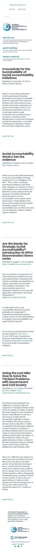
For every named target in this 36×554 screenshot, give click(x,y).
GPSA (22, 297)
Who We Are (8, 37)
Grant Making (10, 48)
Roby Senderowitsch (10, 165)
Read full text (7, 355)
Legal (14, 544)
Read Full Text (8, 136)
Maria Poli (6, 264)
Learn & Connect (11, 56)
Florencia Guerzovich (22, 264)
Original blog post (23, 393)
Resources (22, 9)
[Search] (28, 16)
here (22, 341)
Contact (12, 9)
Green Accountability (18, 5)
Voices (16, 388)
